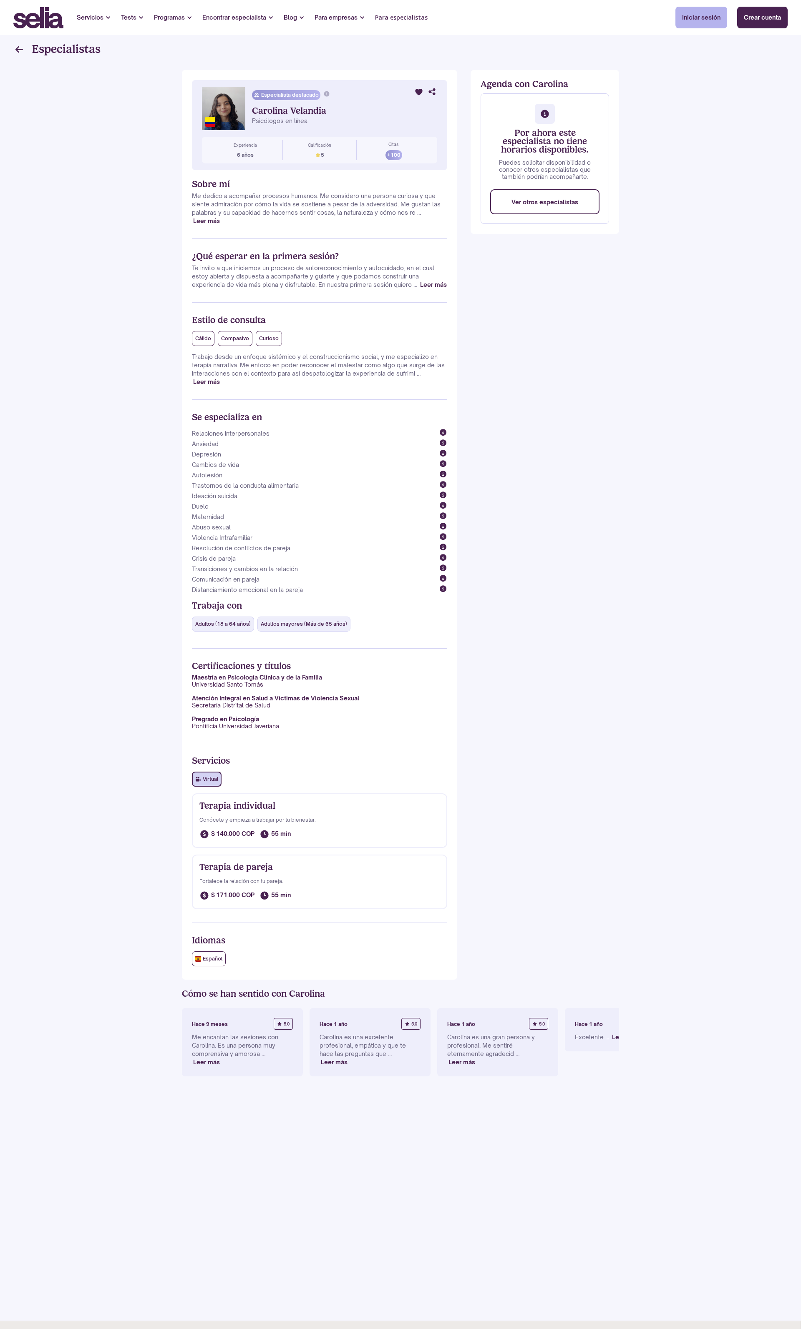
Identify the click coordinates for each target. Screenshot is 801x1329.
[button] (94, 17)
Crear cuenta (762, 17)
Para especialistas (401, 17)
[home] (38, 17)
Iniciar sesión (701, 17)
